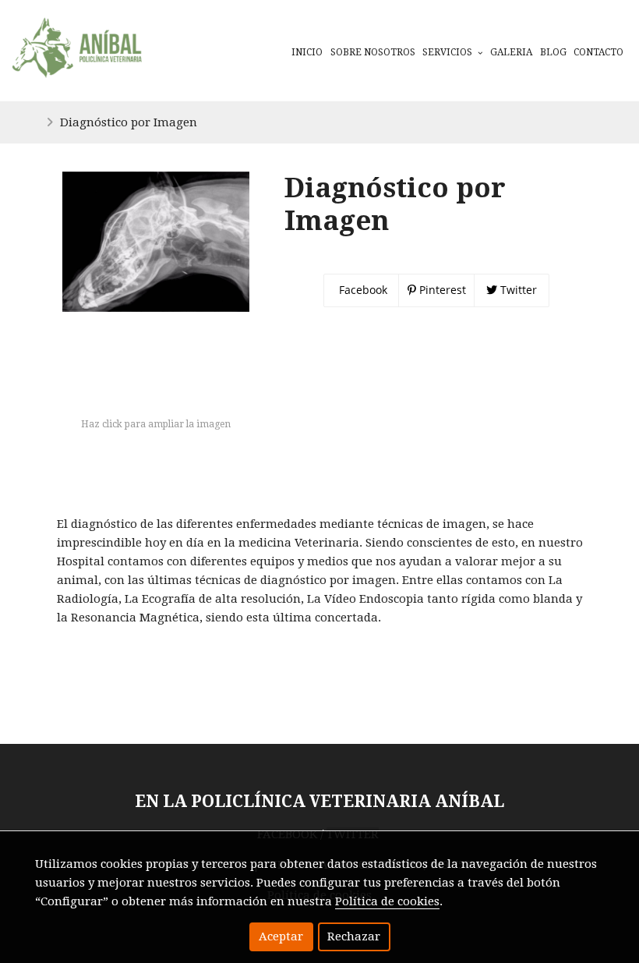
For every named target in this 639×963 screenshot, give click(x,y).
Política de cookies (387, 901)
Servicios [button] (448, 52)
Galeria (511, 52)
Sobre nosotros (372, 52)
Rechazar (353, 936)
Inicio (307, 52)
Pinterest (441, 289)
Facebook (361, 289)
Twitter (517, 289)
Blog (553, 52)
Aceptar (281, 936)
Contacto (598, 52)
